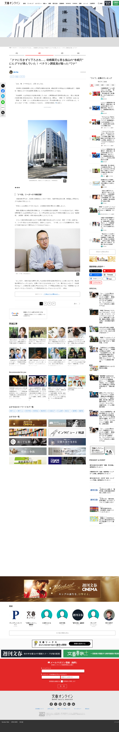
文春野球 (92, 3)
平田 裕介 (105, 203)
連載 (49, 3)
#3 (62, 53)
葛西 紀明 (105, 113)
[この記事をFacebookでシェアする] (3, 91)
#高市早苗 (28, 411)
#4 (78, 53)
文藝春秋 (61, 3)
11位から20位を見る (102, 251)
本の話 (21, 722)
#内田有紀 (35, 411)
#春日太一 (67, 411)
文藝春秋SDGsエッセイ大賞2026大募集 (75, 389)
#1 (17, 53)
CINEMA (74, 3)
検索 (101, 3)
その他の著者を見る (62, 633)
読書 (80, 3)
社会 (17, 76)
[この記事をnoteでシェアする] (2, 108)
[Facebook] (51, 704)
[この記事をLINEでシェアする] (3, 102)
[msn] (69, 704)
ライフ (14, 47)
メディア (22, 76)
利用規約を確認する (54, 681)
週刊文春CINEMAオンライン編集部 (107, 214)
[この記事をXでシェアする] (3, 86)
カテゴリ (37, 3)
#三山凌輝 (60, 411)
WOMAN (68, 3)
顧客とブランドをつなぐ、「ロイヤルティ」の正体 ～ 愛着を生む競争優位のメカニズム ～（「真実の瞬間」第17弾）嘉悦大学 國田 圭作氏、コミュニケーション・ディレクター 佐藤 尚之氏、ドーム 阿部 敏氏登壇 (57, 394)
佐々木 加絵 (110, 176)
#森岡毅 (74, 411)
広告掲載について (39, 708)
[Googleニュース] (64, 704)
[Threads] (60, 704)
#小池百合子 (51, 411)
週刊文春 (55, 3)
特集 (44, 3)
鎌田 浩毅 (105, 187)
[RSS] (73, 704)
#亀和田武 (43, 411)
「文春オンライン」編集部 (108, 127)
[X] (55, 704)
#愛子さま (20, 411)
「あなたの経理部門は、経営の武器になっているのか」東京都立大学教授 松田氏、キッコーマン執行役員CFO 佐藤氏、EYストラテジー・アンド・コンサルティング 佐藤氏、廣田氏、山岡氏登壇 (38, 394)
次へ (75, 304)
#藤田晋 (81, 411)
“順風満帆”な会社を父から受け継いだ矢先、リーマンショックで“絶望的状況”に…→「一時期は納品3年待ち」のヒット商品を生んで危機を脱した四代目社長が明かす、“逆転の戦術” (18, 393)
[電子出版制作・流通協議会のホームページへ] (42, 714)
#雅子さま (12, 411)
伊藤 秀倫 (15, 72)
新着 (24, 3)
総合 (105, 81)
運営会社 (87, 708)
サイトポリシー (77, 708)
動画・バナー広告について (64, 708)
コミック (85, 3)
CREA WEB (14, 722)
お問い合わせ (50, 708)
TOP (10, 47)
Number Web (5, 722)
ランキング (30, 3)
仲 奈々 (104, 176)
